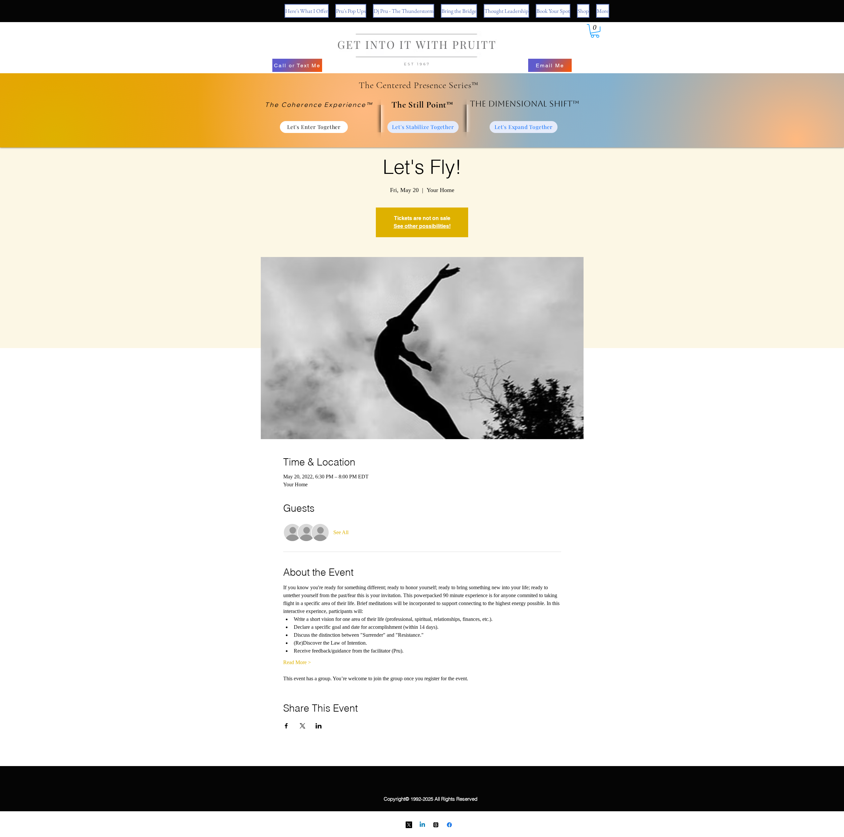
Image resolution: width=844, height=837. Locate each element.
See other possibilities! (422, 226)
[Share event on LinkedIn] (319, 725)
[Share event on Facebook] (286, 725)
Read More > (297, 662)
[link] (595, 31)
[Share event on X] (302, 725)
